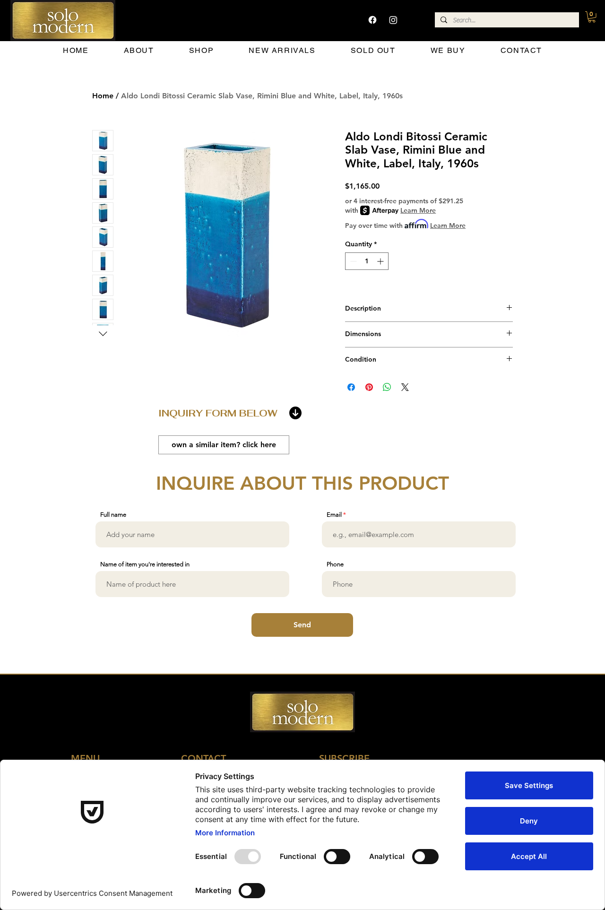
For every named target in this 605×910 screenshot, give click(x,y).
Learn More (418, 210)
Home (102, 95)
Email (334, 514)
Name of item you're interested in (145, 564)
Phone (335, 564)
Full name (113, 514)
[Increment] (381, 261)
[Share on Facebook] (351, 387)
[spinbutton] (366, 261)
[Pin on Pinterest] (369, 387)
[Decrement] (352, 261)
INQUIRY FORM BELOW (217, 413)
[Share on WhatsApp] (387, 387)
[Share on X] (405, 387)
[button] (591, 17)
